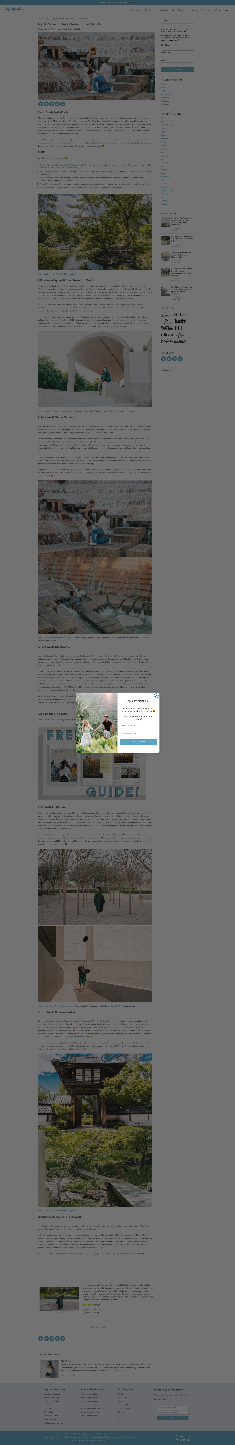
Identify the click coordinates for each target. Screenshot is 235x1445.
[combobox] (138, 725)
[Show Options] (155, 725)
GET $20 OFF (138, 742)
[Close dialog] (156, 696)
